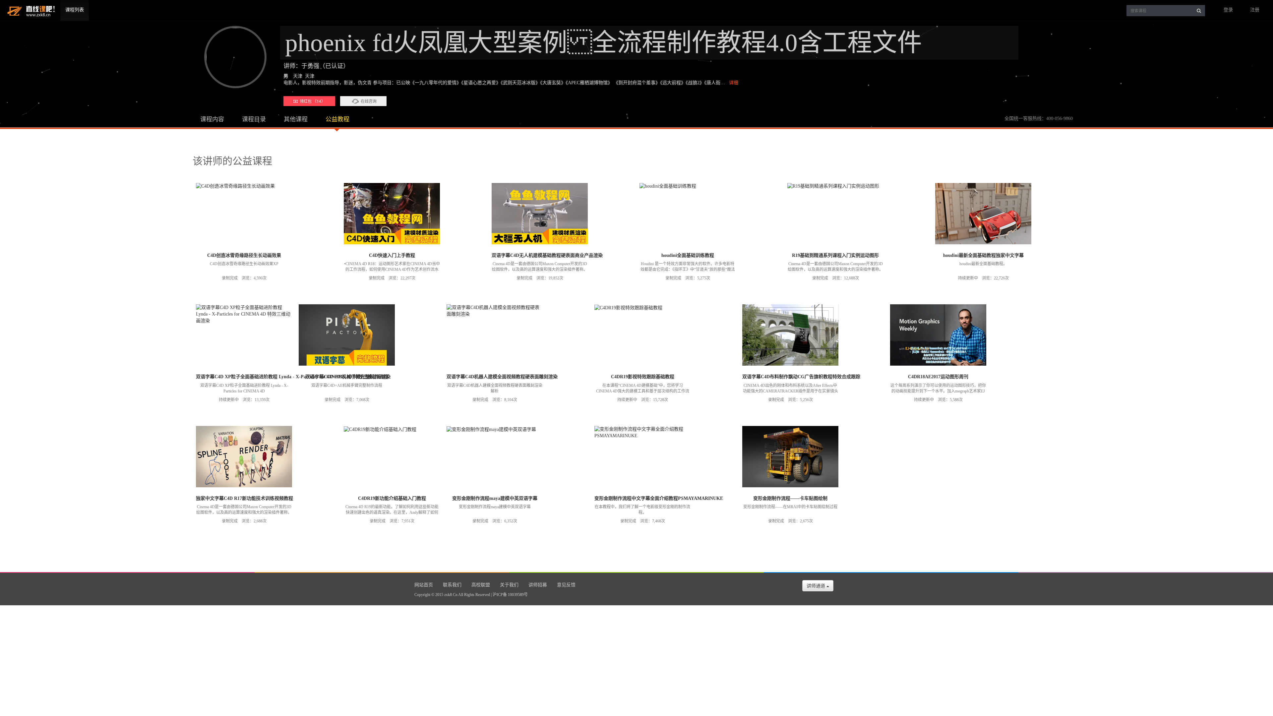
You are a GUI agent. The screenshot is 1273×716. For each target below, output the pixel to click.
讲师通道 (816, 585)
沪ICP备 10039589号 (510, 594)
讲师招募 (537, 584)
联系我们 (452, 584)
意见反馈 (566, 584)
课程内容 (212, 119)
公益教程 (337, 119)
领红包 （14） (311, 101)
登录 (1228, 9)
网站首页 (423, 584)
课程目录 (254, 119)
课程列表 (74, 9)
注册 (1254, 9)
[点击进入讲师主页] (232, 57)
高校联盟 (480, 584)
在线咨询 (369, 101)
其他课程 (296, 119)
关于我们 (509, 584)
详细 (733, 82)
